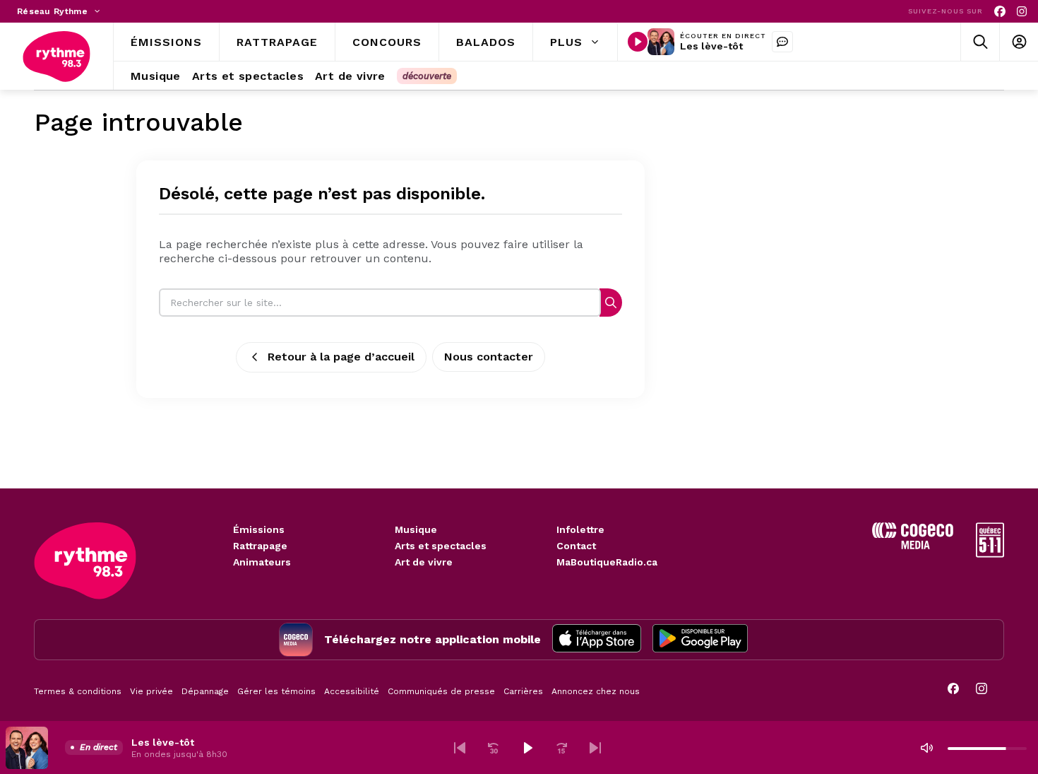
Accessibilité (351, 691)
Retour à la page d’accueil (341, 356)
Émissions (259, 529)
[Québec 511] (990, 554)
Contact (576, 545)
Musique (416, 529)
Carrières (523, 691)
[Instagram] (1022, 11)
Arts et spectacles (441, 545)
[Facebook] (1000, 11)
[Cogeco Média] (912, 545)
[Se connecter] (1018, 42)
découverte (426, 76)
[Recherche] (610, 302)
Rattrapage (260, 545)
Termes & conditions (77, 691)
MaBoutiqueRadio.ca (606, 562)
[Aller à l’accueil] (56, 56)
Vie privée (151, 691)
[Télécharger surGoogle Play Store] (700, 639)
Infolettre (580, 529)
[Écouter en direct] (637, 41)
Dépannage (205, 691)
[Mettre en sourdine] (926, 748)
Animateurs (262, 562)
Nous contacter (488, 356)
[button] (460, 748)
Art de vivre (424, 562)
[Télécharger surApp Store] (596, 639)
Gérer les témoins (276, 691)
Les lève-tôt (711, 46)
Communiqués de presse (441, 691)
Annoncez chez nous (595, 691)
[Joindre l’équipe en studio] (782, 41)
